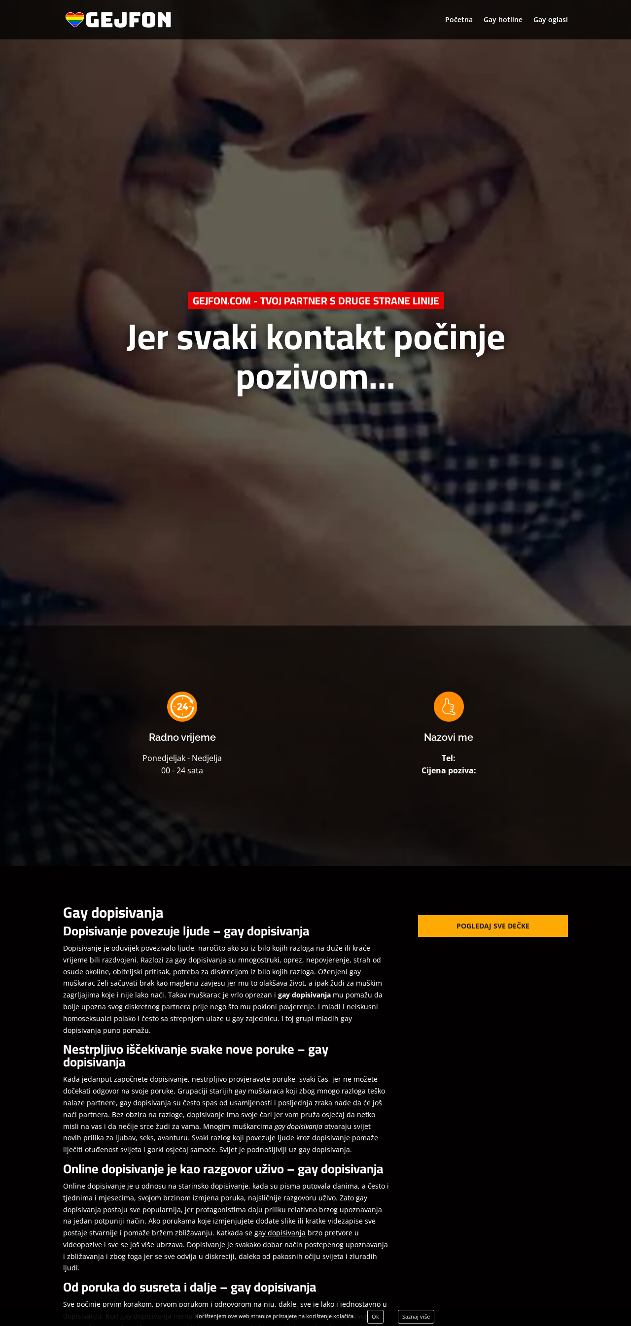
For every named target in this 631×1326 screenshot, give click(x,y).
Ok (375, 1316)
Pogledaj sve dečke (492, 925)
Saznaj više (416, 1316)
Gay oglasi (550, 20)
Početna (459, 20)
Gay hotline (503, 20)
